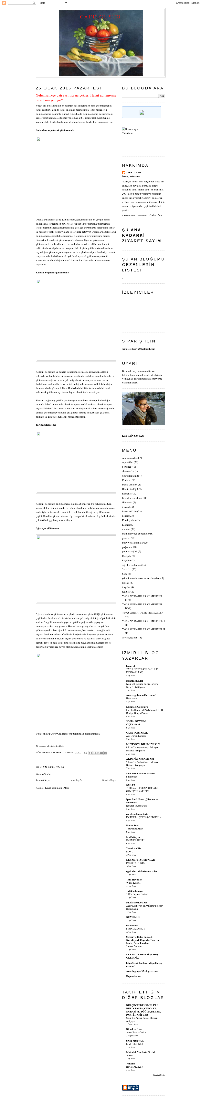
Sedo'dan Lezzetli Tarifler (140, 773)
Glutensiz (127, 502)
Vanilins (130, 1063)
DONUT (130, 851)
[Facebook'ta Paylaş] (102, 753)
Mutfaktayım (133, 837)
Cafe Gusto (100, 16)
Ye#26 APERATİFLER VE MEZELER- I (143, 621)
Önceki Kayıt (109, 780)
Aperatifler (127, 462)
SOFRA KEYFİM (136, 721)
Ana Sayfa (76, 780)
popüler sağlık (129, 551)
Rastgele (126, 556)
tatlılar (125, 582)
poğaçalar (127, 547)
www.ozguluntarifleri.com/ (140, 695)
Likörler (126, 524)
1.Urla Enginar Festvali (137, 894)
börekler (126, 466)
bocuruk (130, 666)
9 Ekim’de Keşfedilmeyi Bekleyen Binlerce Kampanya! (142, 749)
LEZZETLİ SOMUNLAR (140, 859)
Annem (129, 1055)
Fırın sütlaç (131, 776)
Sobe (124, 573)
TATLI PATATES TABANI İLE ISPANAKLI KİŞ (142, 670)
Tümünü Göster (159, 1075)
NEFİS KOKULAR (136, 902)
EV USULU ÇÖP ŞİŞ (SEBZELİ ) (143, 817)
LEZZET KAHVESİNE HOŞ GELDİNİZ (142, 955)
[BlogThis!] (94, 753)
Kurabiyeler (128, 520)
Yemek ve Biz (133, 848)
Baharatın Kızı (134, 680)
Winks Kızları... (133, 882)
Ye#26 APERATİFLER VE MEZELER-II (143, 629)
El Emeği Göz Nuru (137, 706)
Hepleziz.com (133, 976)
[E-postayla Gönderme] (85, 753)
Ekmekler (127, 493)
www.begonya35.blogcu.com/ (142, 971)
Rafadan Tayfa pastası (136, 805)
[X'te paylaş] (98, 753)
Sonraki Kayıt (43, 780)
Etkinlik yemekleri (132, 498)
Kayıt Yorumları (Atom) (57, 787)
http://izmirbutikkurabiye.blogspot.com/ (144, 964)
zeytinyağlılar (129, 637)
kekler (125, 515)
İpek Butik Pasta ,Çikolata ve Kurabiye (142, 800)
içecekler (127, 507)
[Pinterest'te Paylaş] (105, 753)
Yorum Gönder (43, 774)
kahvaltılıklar (129, 511)
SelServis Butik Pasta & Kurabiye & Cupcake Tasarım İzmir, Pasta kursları (143, 940)
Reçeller (126, 560)
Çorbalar (126, 480)
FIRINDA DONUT (135, 928)
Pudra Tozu (132, 825)
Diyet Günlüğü (130, 489)
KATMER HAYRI (135, 840)
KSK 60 (130, 785)
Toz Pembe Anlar (134, 828)
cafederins (132, 925)
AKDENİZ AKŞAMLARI (140, 758)
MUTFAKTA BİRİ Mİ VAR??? (143, 744)
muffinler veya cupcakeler (136, 533)
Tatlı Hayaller (134, 879)
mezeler (126, 529)
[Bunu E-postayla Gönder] (90, 753)
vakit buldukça (134, 891)
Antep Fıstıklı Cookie (136, 1032)
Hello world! (132, 698)
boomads (42, 746)
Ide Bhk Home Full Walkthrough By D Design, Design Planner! (144, 711)
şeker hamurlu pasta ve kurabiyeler (140, 578)
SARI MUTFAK (135, 1040)
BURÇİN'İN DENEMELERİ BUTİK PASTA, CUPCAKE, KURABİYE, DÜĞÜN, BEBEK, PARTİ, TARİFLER (143, 1009)
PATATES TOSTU (135, 862)
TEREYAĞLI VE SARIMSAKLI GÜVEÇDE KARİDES (142, 789)
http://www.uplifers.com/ (59, 733)
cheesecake (128, 471)
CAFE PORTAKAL (137, 732)
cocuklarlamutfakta (137, 814)
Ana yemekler (129, 458)
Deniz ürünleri (129, 484)
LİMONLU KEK (134, 1043)
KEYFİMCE (133, 917)
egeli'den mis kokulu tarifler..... (143, 871)
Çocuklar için (129, 475)
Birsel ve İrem (134, 1029)
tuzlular (126, 591)
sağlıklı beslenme (131, 565)
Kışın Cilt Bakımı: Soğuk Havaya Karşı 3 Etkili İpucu (142, 685)
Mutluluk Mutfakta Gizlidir (141, 1052)
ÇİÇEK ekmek (133, 724)
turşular (126, 587)
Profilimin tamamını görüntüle (142, 215)
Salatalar (126, 569)
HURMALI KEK (134, 1066)
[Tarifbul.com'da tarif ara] (141, 117)
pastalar (126, 538)
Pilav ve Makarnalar (132, 542)
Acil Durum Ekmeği (136, 735)
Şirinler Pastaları (134, 946)
